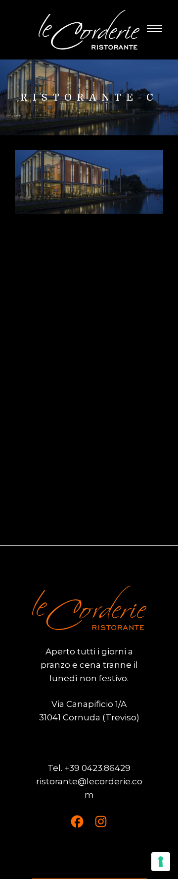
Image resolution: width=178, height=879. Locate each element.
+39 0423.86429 (97, 768)
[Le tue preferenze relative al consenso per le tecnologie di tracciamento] (160, 861)
